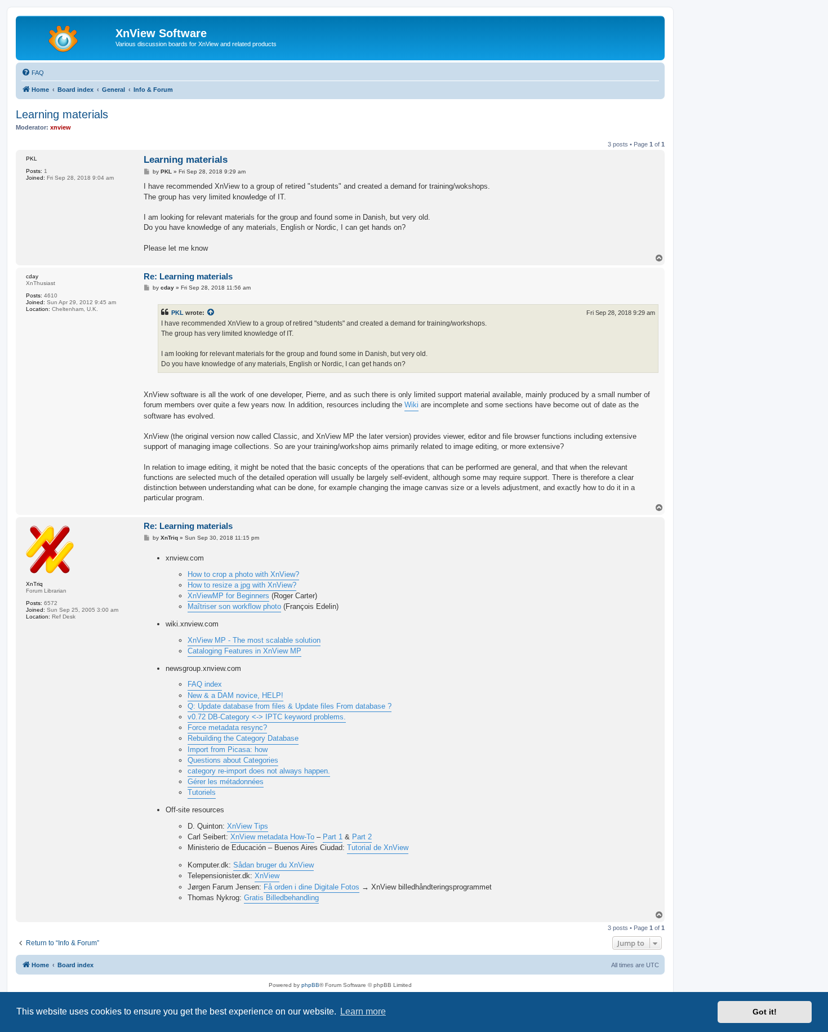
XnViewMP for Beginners (228, 595)
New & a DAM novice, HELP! (235, 695)
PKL (177, 312)
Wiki (411, 405)
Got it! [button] (765, 1011)
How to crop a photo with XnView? (243, 574)
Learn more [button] (363, 1011)
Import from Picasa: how (228, 749)
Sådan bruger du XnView (273, 865)
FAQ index (205, 684)
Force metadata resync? (227, 727)
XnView (267, 875)
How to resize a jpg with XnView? (242, 585)
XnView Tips (247, 826)
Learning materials (62, 114)
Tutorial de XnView (377, 847)
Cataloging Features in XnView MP (244, 651)
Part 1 (332, 837)
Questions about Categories (233, 760)
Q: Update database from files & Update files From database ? (289, 706)
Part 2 (362, 837)
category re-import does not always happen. (259, 771)
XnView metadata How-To (272, 837)
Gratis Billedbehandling (281, 897)
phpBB (310, 985)
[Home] (67, 37)
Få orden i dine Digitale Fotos (311, 887)
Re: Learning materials (188, 276)
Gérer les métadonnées (226, 781)
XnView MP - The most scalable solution (254, 640)
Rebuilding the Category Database (243, 738)
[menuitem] (32, 72)
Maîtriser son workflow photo (234, 606)
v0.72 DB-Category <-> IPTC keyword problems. (267, 717)
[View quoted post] (211, 313)
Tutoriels (202, 792)
